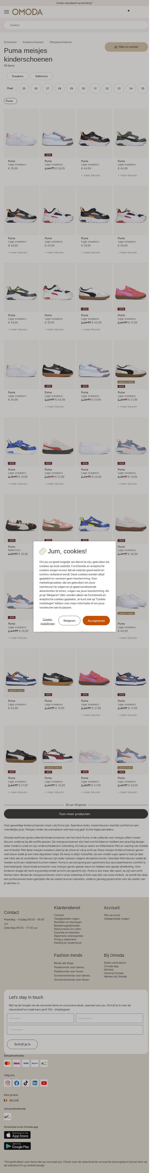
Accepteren (96, 621)
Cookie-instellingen (48, 621)
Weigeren (69, 620)
